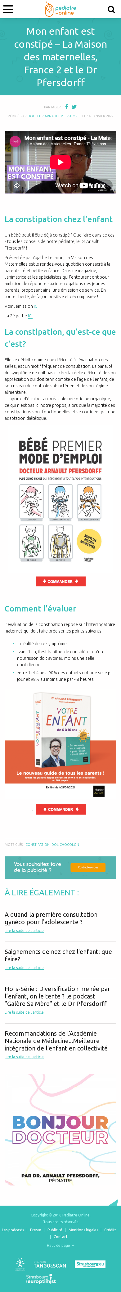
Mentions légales (83, 1230)
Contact (61, 1237)
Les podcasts (13, 1230)
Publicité (54, 1230)
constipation (37, 844)
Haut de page (59, 1245)
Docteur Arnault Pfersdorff (54, 116)
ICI (36, 306)
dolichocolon (65, 844)
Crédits (110, 1230)
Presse (35, 1230)
